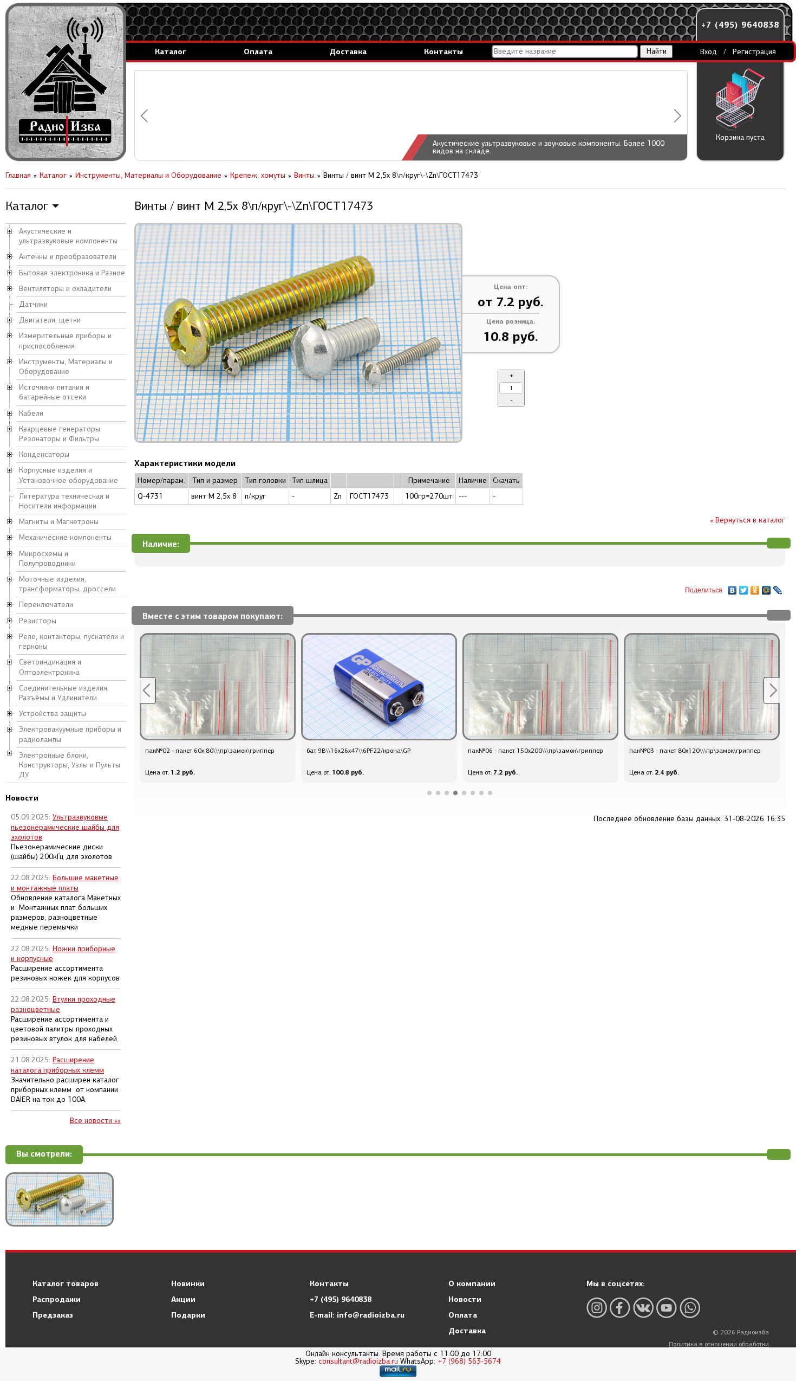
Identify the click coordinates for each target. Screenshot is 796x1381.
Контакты (443, 51)
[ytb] (666, 1307)
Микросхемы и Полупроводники (47, 558)
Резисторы (37, 620)
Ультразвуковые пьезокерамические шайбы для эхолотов (65, 826)
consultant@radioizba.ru (358, 1361)
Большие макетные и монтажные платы (65, 882)
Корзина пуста (740, 137)
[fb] (620, 1307)
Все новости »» (95, 1120)
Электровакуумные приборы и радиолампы (70, 734)
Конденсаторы (44, 454)
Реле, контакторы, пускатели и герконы (71, 641)
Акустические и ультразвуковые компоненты (68, 236)
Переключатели (46, 604)
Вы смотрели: (44, 1154)
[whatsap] (690, 1307)
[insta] (596, 1307)
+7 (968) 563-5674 (469, 1361)
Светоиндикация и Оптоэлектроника (50, 666)
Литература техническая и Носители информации (64, 501)
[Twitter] (743, 587)
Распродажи (56, 1299)
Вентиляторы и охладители (65, 288)
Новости (464, 1299)
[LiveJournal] (778, 587)
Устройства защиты (52, 713)
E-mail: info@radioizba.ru (357, 1315)
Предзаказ (52, 1315)
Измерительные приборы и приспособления (65, 340)
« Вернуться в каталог (747, 520)
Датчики (33, 304)
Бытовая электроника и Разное (72, 273)
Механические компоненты (65, 537)
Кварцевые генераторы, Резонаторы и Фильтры (60, 433)
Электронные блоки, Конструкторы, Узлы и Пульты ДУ (69, 765)
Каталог (170, 51)
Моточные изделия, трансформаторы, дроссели (67, 584)
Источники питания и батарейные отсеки (54, 392)
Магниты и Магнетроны (59, 521)
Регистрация (754, 51)
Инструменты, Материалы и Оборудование (66, 366)
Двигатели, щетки (50, 320)
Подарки (188, 1315)
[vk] (643, 1307)
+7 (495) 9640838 (740, 25)
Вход (708, 51)
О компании (471, 1283)
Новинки (188, 1283)
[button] (144, 115)
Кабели (31, 413)
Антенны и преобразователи (67, 256)
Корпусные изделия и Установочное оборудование (68, 475)
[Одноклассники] (755, 587)
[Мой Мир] (766, 587)
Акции (183, 1299)
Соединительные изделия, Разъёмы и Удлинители (64, 692)
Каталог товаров (65, 1283)
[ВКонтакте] (732, 587)
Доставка (348, 51)
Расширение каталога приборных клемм (57, 1064)
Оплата (258, 51)
